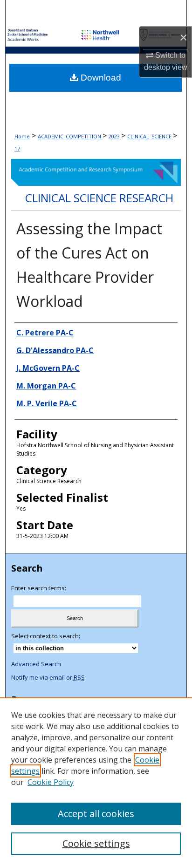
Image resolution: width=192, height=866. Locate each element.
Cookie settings (96, 843)
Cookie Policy (50, 782)
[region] (96, 781)
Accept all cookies (96, 813)
